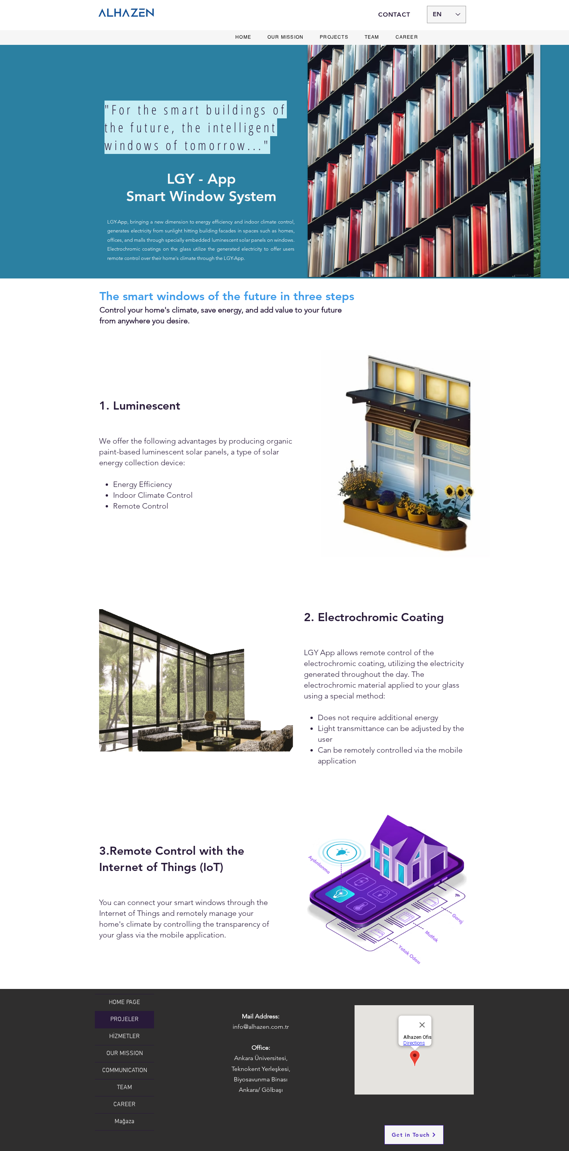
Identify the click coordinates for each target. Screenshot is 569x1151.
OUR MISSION (124, 1053)
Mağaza (124, 1121)
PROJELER (124, 1019)
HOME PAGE (124, 1002)
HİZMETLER (124, 1036)
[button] (424, 161)
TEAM (124, 1087)
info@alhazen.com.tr (261, 1026)
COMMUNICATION (124, 1070)
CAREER (124, 1104)
